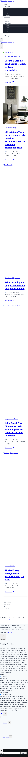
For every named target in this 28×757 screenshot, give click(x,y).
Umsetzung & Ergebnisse (12, 56)
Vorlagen (6, 21)
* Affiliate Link (8, 609)
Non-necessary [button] (4, 692)
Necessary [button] (3, 674)
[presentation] (15, 53)
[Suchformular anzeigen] (1, 39)
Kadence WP (6, 620)
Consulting (5, 723)
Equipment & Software (11, 419)
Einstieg (7, 8)
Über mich (7, 607)
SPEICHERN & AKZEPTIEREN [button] (8, 711)
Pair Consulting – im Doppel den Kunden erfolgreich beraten (15, 285)
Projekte (7, 15)
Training (6, 34)
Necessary (5, 676)
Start (5, 4)
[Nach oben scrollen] (1, 714)
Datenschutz (7, 603)
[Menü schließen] (0, 717)
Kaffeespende (8, 36)
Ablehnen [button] (3, 632)
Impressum (7, 605)
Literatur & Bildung (10, 127)
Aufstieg (7, 10)
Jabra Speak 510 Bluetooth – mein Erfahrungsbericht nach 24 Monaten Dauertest (14, 429)
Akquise (7, 13)
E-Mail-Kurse (6, 737)
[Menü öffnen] (1, 47)
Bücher (6, 19)
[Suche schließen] (1, 750)
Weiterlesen (9, 82)
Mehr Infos (10, 632)
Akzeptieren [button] (21, 630)
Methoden (7, 17)
